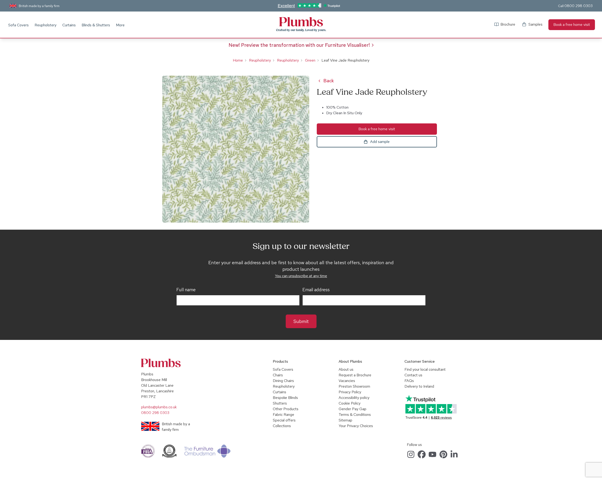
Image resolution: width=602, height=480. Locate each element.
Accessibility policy (354, 397)
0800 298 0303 (578, 5)
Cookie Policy (349, 403)
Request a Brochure (355, 375)
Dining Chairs (283, 380)
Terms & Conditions (355, 414)
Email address (316, 290)
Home (238, 60)
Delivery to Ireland (419, 386)
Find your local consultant (425, 369)
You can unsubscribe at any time (301, 275)
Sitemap (345, 420)
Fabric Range (283, 414)
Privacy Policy (350, 392)
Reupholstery (45, 25)
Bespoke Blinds (285, 397)
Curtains (69, 25)
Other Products (285, 408)
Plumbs (301, 22)
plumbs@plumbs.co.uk (159, 407)
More (120, 25)
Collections (282, 425)
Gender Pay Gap (352, 408)
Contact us (413, 375)
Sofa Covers (18, 25)
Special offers (284, 420)
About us (346, 369)
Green (310, 60)
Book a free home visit (571, 24)
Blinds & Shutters (96, 25)
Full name (186, 290)
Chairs (278, 375)
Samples (535, 24)
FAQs (409, 380)
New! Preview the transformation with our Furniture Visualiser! (299, 45)
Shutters (280, 403)
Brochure (507, 24)
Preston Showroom (354, 386)
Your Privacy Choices (356, 425)
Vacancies (347, 380)
